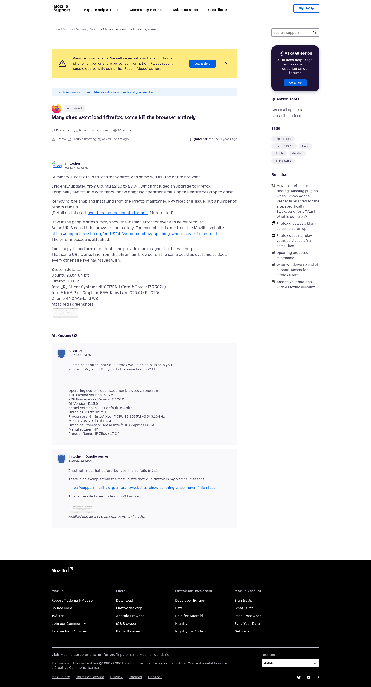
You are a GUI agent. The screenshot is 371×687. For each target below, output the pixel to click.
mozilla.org (61, 677)
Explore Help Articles (101, 10)
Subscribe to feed (286, 116)
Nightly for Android (191, 631)
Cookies (135, 677)
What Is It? (243, 608)
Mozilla (62, 570)
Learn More (202, 63)
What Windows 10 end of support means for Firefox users (297, 270)
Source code (62, 608)
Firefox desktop (129, 608)
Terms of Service (90, 677)
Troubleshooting (84, 139)
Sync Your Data (247, 624)
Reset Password (248, 616)
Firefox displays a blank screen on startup (296, 226)
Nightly (181, 624)
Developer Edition (190, 600)
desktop (297, 153)
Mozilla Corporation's (78, 655)
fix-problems (283, 160)
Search (314, 32)
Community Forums (146, 10)
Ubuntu (279, 153)
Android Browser (130, 616)
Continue (295, 83)
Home (56, 29)
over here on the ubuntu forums (118, 213)
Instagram (317, 677)
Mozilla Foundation (155, 655)
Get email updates (286, 110)
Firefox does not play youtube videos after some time (294, 241)
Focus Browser (128, 631)
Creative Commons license (76, 668)
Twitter (58, 616)
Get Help (241, 631)
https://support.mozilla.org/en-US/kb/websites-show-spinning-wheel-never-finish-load (134, 233)
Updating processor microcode (293, 255)
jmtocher (73, 163)
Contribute (217, 10)
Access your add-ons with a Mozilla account (296, 284)
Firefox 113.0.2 (284, 146)
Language (269, 655)
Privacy (116, 677)
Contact (155, 677)
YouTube (308, 677)
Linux (305, 146)
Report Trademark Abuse (72, 600)
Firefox (95, 29)
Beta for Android (189, 616)
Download (124, 600)
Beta (179, 608)
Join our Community (69, 624)
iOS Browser (126, 624)
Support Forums (75, 29)
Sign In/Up (306, 8)
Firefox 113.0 (283, 138)
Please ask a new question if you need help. (125, 92)
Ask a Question (185, 10)
